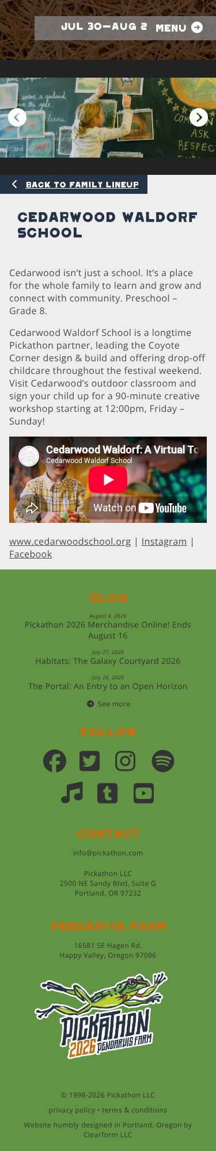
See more (114, 704)
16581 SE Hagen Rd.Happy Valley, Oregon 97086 (107, 950)
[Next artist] (198, 118)
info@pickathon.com (108, 853)
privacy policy (72, 1110)
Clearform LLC (108, 1134)
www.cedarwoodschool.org (70, 541)
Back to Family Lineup (81, 185)
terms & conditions (134, 1110)
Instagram (164, 541)
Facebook (30, 554)
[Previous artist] (17, 118)
